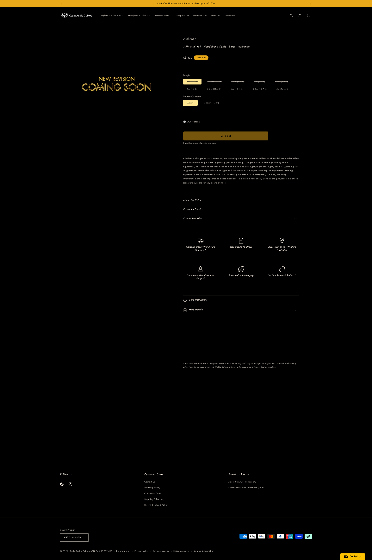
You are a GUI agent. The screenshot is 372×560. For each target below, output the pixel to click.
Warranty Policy (152, 487)
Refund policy (123, 550)
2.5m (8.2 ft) (283, 82)
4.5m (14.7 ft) (262, 89)
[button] (112, 15)
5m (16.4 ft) (284, 89)
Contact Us (149, 481)
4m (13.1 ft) (239, 89)
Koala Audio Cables (80, 551)
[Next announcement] (310, 3)
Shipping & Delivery (154, 499)
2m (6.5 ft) (261, 82)
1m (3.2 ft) (194, 82)
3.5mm (192, 103)
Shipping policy (181, 550)
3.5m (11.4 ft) (216, 89)
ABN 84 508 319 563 (101, 551)
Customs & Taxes (152, 493)
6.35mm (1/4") (213, 103)
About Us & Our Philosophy (242, 481)
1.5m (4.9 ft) (239, 82)
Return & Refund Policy (156, 504)
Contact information (204, 550)
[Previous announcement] (61, 3)
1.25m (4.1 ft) (217, 82)
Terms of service (161, 550)
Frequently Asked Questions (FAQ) (246, 487)
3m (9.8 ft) (194, 89)
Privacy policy (141, 550)
